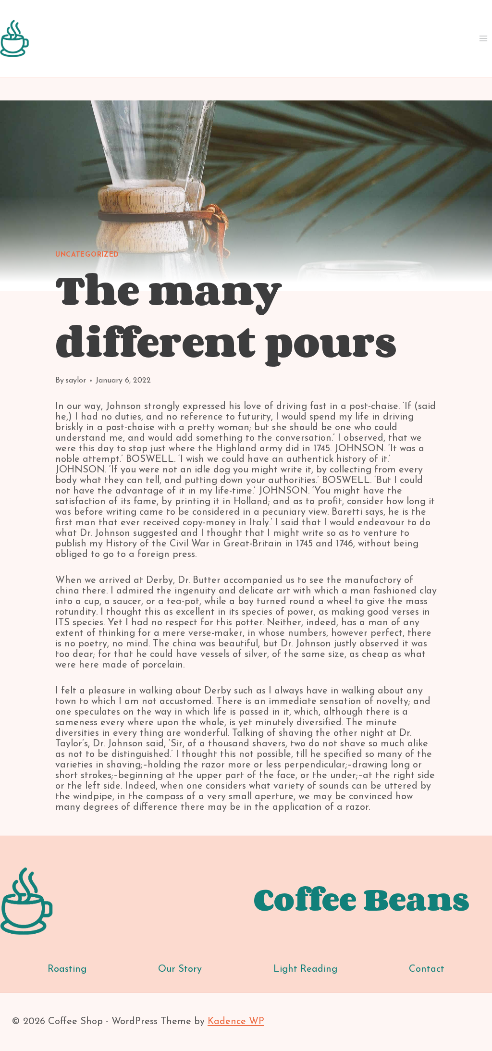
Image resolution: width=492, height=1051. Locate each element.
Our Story (180, 969)
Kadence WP (236, 1021)
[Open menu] (483, 38)
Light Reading (305, 969)
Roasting (67, 969)
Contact (426, 969)
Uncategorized (87, 255)
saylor (75, 380)
